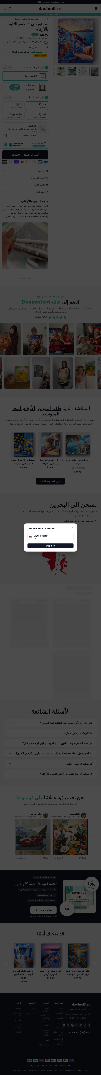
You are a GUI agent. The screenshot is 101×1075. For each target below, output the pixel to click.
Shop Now (50, 546)
